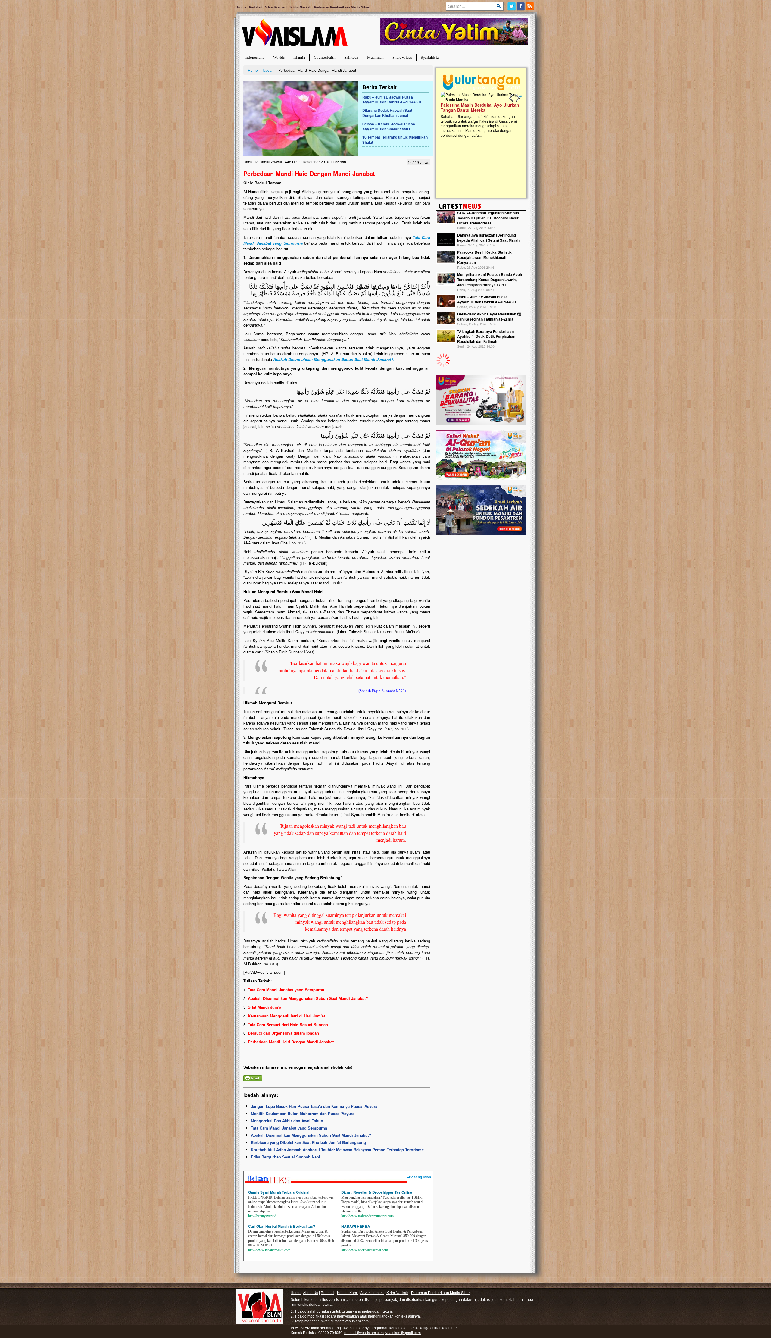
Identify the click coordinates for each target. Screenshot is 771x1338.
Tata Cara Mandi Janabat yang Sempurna (289, 1128)
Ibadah (268, 70)
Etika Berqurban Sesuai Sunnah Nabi (285, 1157)
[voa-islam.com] (294, 35)
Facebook (521, 6)
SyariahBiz (430, 57)
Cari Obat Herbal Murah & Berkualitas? (281, 1226)
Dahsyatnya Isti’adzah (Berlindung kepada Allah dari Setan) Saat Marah (488, 237)
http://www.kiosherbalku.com (269, 1250)
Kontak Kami (347, 1293)
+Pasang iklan (419, 1177)
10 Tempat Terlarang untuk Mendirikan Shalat (395, 139)
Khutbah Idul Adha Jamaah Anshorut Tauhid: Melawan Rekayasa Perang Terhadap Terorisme (337, 1149)
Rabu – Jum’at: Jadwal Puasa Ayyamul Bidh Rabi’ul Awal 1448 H (391, 99)
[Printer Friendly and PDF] (252, 1077)
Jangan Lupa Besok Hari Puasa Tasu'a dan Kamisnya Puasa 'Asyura (314, 1106)
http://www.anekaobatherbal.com (364, 1250)
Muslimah (375, 57)
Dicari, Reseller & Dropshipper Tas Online (376, 1192)
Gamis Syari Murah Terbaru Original (278, 1192)
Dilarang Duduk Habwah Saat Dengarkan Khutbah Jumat (387, 113)
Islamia (299, 57)
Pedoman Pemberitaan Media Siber (341, 7)
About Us (310, 1293)
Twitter (511, 6)
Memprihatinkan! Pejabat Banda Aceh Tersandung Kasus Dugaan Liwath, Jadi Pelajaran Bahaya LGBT (489, 279)
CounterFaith (325, 57)
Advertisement (276, 7)
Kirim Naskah (300, 7)
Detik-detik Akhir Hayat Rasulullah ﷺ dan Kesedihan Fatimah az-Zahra (489, 316)
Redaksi (255, 7)
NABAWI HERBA (355, 1226)
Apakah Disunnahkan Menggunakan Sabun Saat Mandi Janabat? (311, 1135)
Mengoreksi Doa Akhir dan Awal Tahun (287, 1120)
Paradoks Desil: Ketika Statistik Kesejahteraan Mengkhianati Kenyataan (484, 257)
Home (241, 7)
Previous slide (511, 98)
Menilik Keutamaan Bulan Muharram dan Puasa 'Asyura (302, 1113)
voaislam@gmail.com (403, 1333)
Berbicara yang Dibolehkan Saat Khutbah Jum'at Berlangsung (308, 1142)
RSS (530, 6)
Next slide (517, 98)
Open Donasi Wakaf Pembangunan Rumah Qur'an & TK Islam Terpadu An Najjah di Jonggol (479, 115)
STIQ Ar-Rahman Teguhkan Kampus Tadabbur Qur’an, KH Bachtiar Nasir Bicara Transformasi (488, 218)
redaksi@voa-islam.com (364, 1333)
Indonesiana (254, 57)
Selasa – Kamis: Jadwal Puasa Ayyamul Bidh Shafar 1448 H (388, 126)
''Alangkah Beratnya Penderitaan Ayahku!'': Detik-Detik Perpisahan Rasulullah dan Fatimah (486, 336)
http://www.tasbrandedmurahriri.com (367, 1216)
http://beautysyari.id (262, 1216)
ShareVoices (402, 57)
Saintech (351, 57)
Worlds (279, 57)
